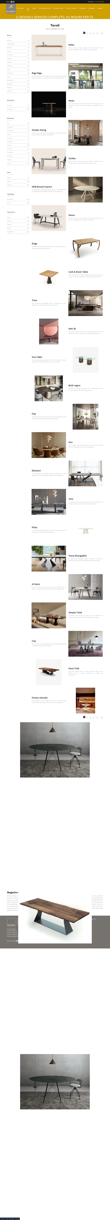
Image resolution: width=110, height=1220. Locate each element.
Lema (18, 69)
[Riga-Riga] (85, 76)
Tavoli (62, 29)
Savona (18, 228)
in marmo (18, 149)
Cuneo (18, 217)
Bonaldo (18, 40)
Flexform (18, 62)
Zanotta (18, 91)
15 (102, 33)
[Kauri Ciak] (49, 672)
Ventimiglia (18, 232)
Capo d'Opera (18, 44)
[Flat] (85, 417)
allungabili (18, 199)
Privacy (2, 1219)
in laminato (18, 141)
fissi (18, 203)
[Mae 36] (49, 331)
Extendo (18, 58)
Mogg (18, 76)
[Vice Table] (85, 360)
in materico (18, 152)
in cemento (18, 127)
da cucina (18, 105)
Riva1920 (18, 87)
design (18, 181)
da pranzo (18, 109)
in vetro (18, 163)
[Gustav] (49, 161)
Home (47, 29)
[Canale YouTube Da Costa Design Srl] (14, 2)
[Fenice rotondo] (85, 701)
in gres (18, 134)
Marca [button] (9, 35)
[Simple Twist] (49, 615)
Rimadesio (18, 84)
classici (18, 177)
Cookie (7, 1219)
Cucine (34, 8)
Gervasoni (18, 66)
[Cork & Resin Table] (49, 275)
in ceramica (18, 130)
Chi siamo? (20, 8)
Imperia (18, 224)
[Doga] (85, 246)
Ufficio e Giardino (71, 8)
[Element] (85, 473)
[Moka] (49, 48)
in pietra (18, 159)
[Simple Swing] (85, 133)
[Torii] (49, 502)
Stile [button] (8, 172)
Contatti (100, 8)
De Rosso (18, 47)
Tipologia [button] (10, 194)
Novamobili (18, 80)
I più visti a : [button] (11, 212)
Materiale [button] (10, 118)
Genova (18, 221)
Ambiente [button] (10, 100)
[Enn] (49, 445)
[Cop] (85, 644)
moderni (18, 185)
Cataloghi (92, 8)
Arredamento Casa (45, 8)
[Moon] (49, 104)
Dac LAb (28, 9)
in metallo (18, 156)
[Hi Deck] (85, 587)
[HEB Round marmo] (85, 190)
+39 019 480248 (99, 2)
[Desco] (49, 218)
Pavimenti (82, 8)
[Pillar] (85, 530)
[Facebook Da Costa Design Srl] (12, 2)
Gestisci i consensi (15, 1219)
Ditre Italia (18, 55)
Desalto (18, 51)
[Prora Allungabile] (49, 559)
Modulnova (18, 73)
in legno (18, 145)
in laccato (18, 138)
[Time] (85, 303)
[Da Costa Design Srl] (11, 9)
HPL (18, 123)
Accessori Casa (58, 8)
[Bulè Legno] (49, 388)
